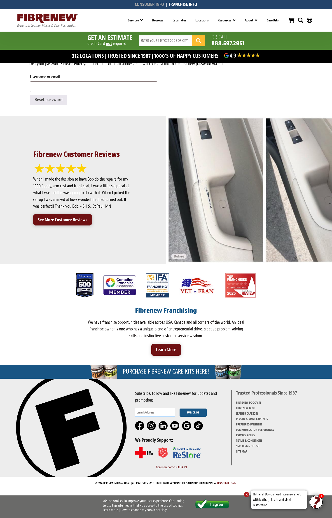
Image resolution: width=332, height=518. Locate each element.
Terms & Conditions (249, 441)
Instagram (151, 426)
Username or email (53, 77)
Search (300, 20)
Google (187, 426)
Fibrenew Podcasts (248, 403)
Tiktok (198, 426)
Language (309, 20)
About (249, 20)
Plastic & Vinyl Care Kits (252, 419)
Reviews (158, 20)
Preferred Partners (249, 424)
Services (133, 20)
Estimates (179, 20)
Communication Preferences (255, 430)
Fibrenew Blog (245, 408)
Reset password (49, 99)
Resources (224, 20)
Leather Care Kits (247, 414)
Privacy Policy (245, 435)
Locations (202, 20)
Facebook (140, 426)
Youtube (175, 426)
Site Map (241, 451)
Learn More (166, 349)
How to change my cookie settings (144, 510)
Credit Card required (106, 43)
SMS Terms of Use (247, 446)
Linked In (163, 426)
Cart (291, 20)
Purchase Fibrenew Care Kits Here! (166, 371)
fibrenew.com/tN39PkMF (171, 467)
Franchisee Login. (227, 483)
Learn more (110, 510)
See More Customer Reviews (62, 220)
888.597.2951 (228, 43)
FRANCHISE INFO (183, 4)
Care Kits (273, 20)
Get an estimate (109, 38)
